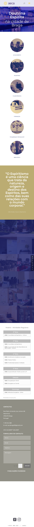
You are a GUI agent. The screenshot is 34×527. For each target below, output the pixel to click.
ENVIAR (27, 465)
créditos (24, 525)
